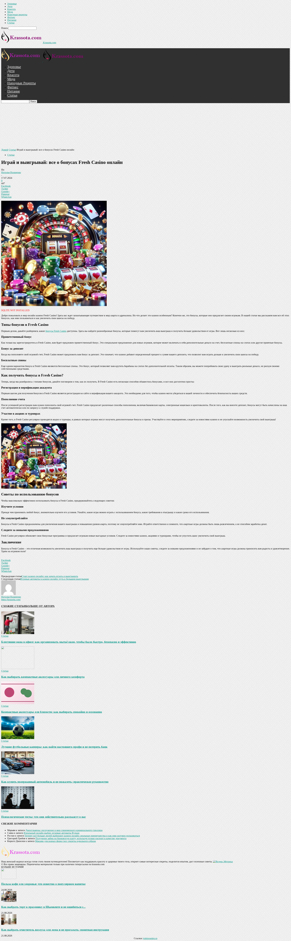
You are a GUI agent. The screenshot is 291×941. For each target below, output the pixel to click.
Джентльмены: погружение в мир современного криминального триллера (63, 830)
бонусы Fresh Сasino (55, 331)
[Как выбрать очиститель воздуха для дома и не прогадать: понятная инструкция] (8, 924)
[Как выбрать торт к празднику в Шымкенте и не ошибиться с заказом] (8, 901)
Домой (4, 149)
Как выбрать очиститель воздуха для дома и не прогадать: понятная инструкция (55, 929)
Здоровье (12, 3)
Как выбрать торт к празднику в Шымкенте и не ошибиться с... (43, 906)
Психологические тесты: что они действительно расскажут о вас (43, 816)
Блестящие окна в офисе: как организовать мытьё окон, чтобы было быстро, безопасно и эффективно (68, 641)
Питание (11, 20)
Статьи (11, 22)
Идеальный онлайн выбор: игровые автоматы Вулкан (51, 833)
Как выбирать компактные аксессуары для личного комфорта (43, 676)
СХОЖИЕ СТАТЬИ (13, 606)
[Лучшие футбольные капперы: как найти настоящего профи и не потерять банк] (17, 738)
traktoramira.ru (150, 938)
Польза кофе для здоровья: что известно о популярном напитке (43, 884)
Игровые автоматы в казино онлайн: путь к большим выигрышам (54, 579)
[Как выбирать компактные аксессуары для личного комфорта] (17, 668)
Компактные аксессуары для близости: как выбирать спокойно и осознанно (51, 711)
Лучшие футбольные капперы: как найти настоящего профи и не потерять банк (54, 746)
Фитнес (11, 17)
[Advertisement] (145, 126)
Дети (9, 6)
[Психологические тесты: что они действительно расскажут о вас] (17, 808)
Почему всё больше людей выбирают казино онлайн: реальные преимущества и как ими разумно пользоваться (82, 835)
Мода (10, 12)
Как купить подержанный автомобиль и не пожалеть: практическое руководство (55, 781)
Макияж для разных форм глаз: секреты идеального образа (65, 841)
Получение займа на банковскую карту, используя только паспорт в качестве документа (80, 838)
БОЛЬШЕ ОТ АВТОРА (40, 606)
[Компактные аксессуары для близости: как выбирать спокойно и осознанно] (17, 703)
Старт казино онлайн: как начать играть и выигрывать (50, 576)
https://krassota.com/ (11, 599)
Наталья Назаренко (11, 172)
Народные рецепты (17, 14)
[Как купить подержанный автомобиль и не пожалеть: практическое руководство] (17, 773)
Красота (11, 9)
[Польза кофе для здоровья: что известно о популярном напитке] (8, 878)
